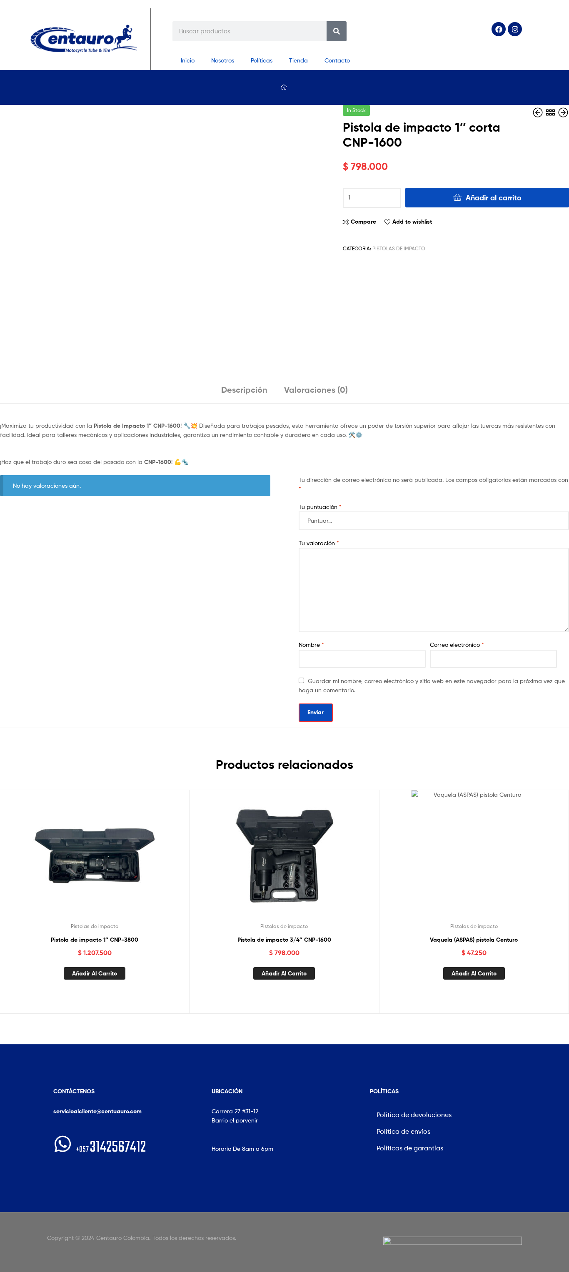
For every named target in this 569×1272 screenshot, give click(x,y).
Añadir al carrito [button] (94, 973)
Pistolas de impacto (398, 248)
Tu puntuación (320, 506)
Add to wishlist (412, 221)
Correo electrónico (457, 644)
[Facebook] (499, 29)
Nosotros (222, 60)
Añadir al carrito (494, 197)
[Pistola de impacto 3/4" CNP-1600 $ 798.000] (563, 112)
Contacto (337, 60)
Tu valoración (319, 542)
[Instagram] (515, 29)
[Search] (337, 31)
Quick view (115, 858)
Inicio (188, 60)
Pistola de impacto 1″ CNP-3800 (94, 939)
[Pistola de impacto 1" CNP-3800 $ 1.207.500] (538, 112)
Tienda (298, 60)
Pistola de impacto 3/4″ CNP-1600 (284, 939)
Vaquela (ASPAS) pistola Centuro (474, 939)
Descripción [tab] (244, 389)
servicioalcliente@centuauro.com (97, 1111)
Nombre (311, 644)
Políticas (261, 60)
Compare (363, 221)
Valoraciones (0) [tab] (316, 389)
